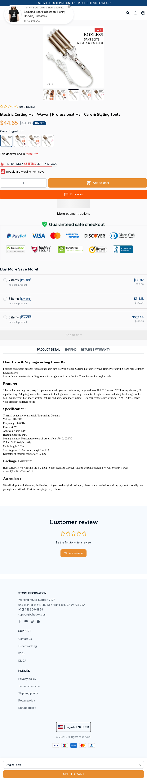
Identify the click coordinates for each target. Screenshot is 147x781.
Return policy (26, 700)
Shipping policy (28, 693)
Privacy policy (27, 678)
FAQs (21, 653)
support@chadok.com (32, 614)
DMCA (22, 660)
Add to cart (73, 774)
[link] (14, 14)
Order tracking (27, 646)
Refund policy (27, 707)
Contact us (25, 638)
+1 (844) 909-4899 (30, 609)
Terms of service (29, 686)
